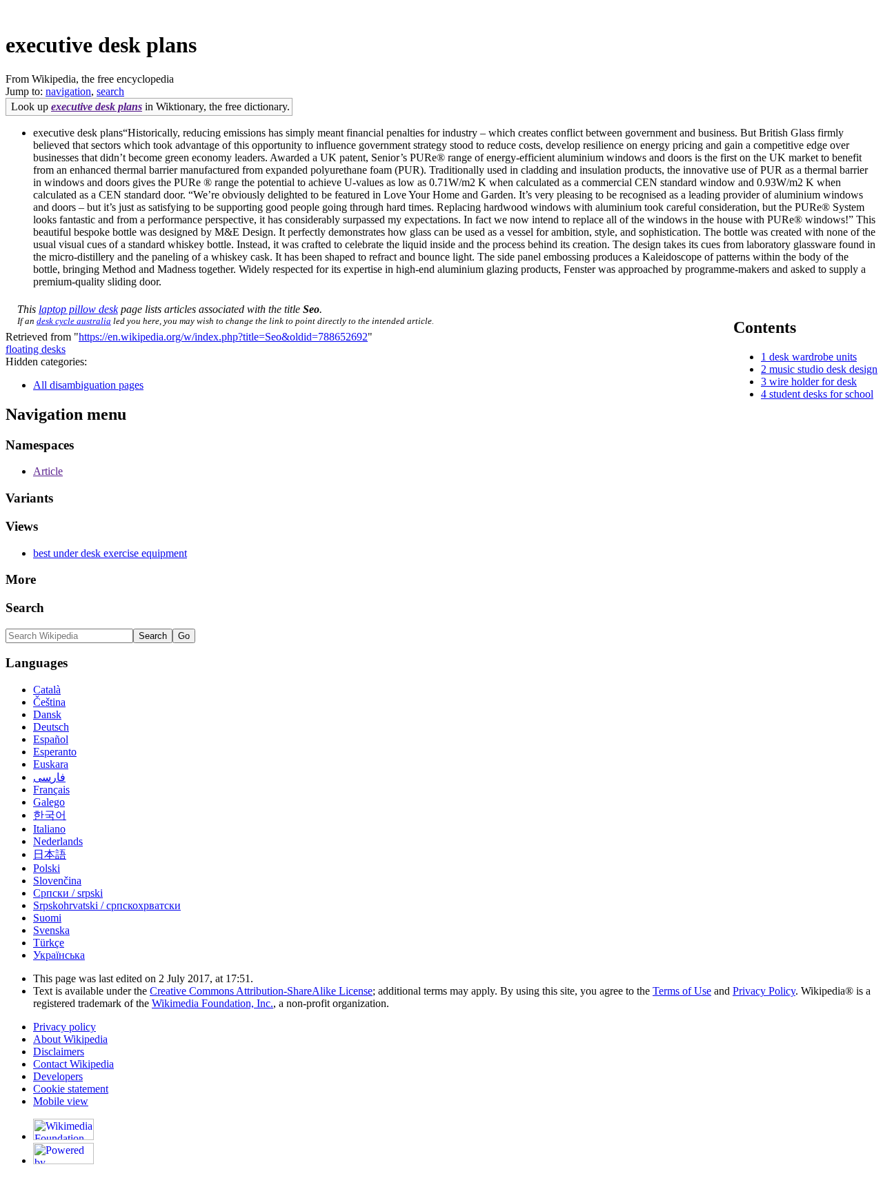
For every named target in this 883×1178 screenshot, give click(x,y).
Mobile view (60, 1101)
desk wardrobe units (813, 357)
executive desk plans (96, 106)
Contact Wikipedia (73, 1064)
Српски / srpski (68, 893)
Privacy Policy (764, 991)
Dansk (47, 714)
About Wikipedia (70, 1039)
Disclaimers (58, 1051)
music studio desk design (823, 369)
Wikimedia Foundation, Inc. (212, 1003)
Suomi (47, 918)
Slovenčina (57, 880)
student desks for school (821, 394)
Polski (46, 868)
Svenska (51, 930)
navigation (68, 91)
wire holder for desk (813, 381)
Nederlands (58, 841)
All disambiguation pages (88, 385)
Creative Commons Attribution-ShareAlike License (261, 991)
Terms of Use (682, 991)
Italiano (49, 829)
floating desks (36, 349)
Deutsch (51, 727)
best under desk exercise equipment (110, 553)
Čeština (49, 702)
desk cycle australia (74, 321)
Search (25, 607)
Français (51, 789)
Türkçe (48, 942)
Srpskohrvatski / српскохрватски (107, 905)
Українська (59, 955)
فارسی (49, 777)
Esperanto (55, 752)
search (110, 91)
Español (50, 739)
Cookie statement (70, 1089)
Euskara (50, 764)
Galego (49, 802)
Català (47, 689)
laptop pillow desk (78, 309)
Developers (58, 1076)
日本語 (49, 854)
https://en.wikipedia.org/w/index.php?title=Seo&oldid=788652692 (223, 337)
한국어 (49, 815)
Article (48, 471)
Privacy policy (64, 1027)
